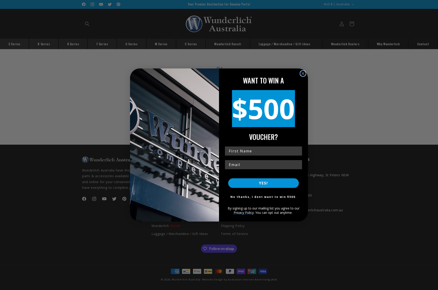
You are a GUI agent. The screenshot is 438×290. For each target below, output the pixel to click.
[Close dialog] (303, 73)
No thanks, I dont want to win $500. (263, 197)
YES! (263, 183)
